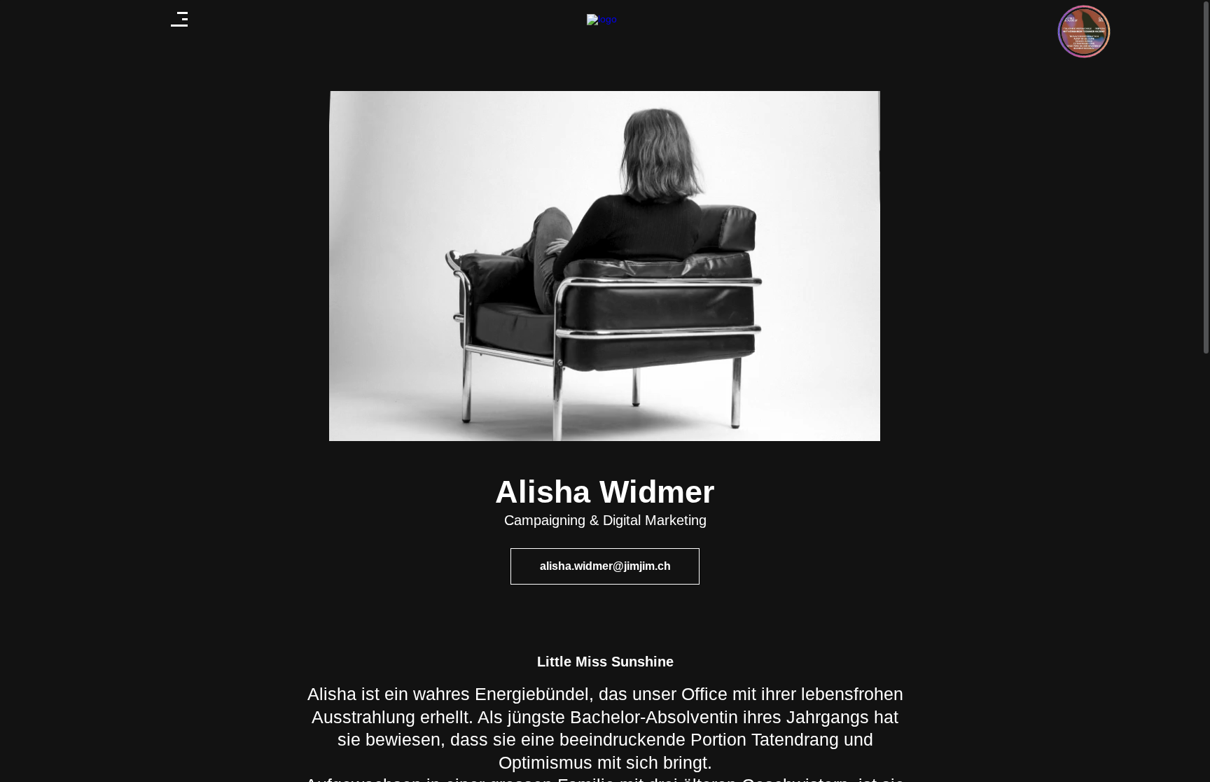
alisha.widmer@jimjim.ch (605, 566)
